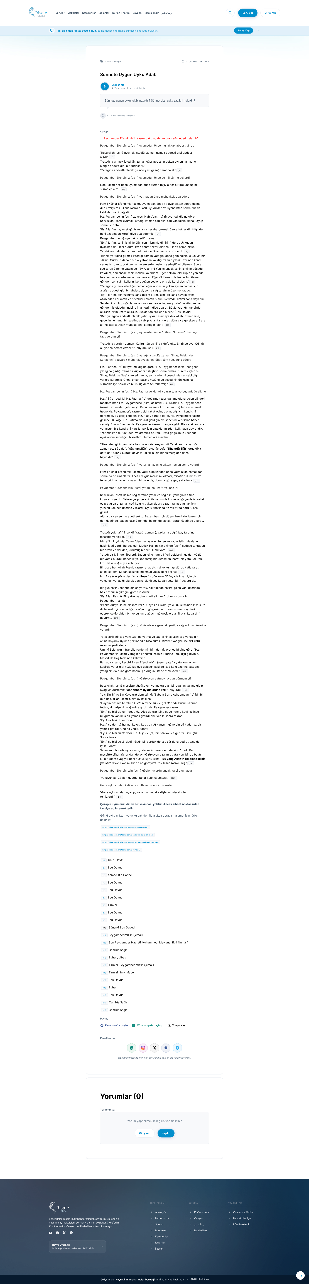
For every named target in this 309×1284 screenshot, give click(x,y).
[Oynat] (105, 86)
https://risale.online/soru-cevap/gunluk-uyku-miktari (127, 835)
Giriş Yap (270, 12)
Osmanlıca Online (243, 1212)
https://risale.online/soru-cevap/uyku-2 (121, 850)
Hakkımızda (162, 1218)
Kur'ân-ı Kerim (121, 12)
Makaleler (73, 12)
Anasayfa (160, 1212)
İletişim (159, 1248)
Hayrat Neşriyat (242, 1218)
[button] (136, 12)
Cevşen (137, 12)
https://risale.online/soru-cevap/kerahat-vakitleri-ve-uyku (130, 842)
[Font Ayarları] (300, 1275)
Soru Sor (247, 12)
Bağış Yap (244, 30)
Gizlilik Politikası (199, 1279)
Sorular (60, 12)
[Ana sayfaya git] (38, 13)
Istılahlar (104, 12)
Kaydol (166, 1133)
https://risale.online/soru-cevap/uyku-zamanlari (125, 827)
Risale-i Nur (151, 12)
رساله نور (167, 12)
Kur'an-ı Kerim (202, 1212)
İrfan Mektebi (241, 1224)
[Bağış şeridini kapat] (258, 30)
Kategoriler (89, 12)
